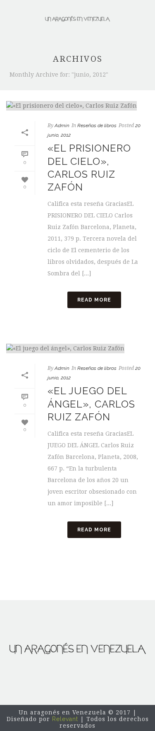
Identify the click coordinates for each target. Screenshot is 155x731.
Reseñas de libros (97, 125)
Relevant (65, 719)
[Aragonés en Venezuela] (78, 18)
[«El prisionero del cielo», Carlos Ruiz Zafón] (77, 106)
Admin (62, 125)
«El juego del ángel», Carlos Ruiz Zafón (91, 403)
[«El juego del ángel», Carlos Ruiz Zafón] (77, 348)
